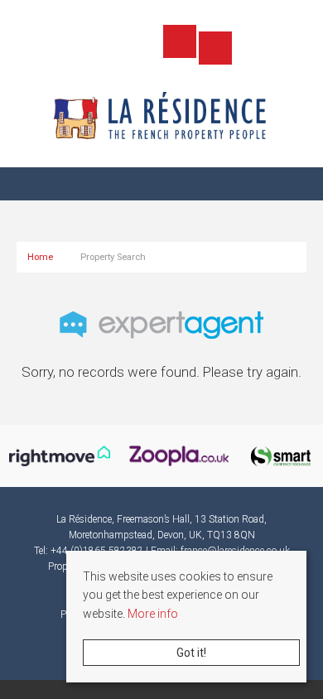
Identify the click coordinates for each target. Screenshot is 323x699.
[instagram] (144, 44)
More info (153, 613)
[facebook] (108, 44)
